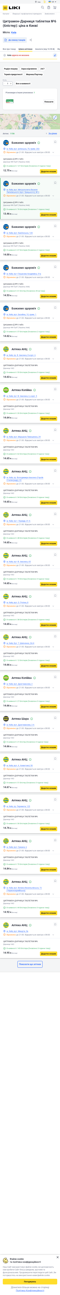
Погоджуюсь (30, 1281)
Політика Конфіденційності (30, 1290)
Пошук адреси (4, 55)
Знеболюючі (50, 14)
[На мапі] (55, 117)
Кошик (54, 7)
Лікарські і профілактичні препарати (27, 14)
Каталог (6, 14)
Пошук (42, 7)
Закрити (57, 1257)
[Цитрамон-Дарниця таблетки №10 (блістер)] (10, 101)
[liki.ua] (14, 7)
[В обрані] (55, 142)
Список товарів (48, 7)
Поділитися (30, 40)
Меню (5, 7)
